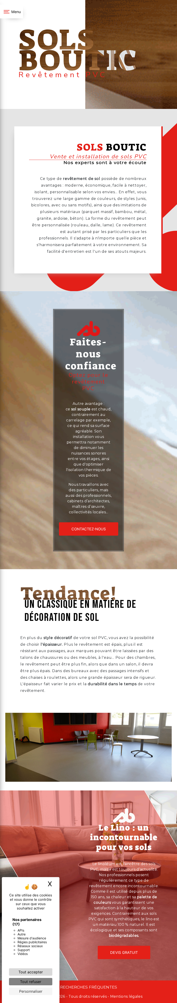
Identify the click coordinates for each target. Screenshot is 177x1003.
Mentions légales (125, 996)
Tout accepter (30, 972)
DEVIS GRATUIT (124, 952)
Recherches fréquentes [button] (88, 987)
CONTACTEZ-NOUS (88, 529)
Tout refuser (30, 981)
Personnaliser (30, 991)
